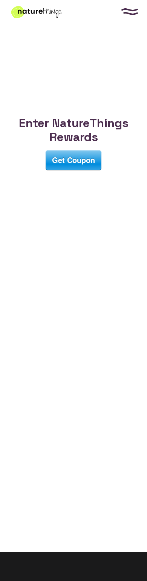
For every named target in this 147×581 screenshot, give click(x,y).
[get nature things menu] (129, 11)
